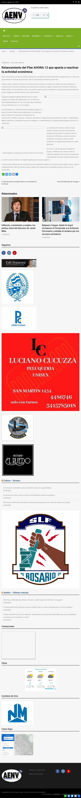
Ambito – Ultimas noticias (16, 592)
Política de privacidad (36, 774)
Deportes (59, 36)
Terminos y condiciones (37, 770)
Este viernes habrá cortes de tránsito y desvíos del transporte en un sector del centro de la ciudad (36, 502)
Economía (48, 36)
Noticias (6, 36)
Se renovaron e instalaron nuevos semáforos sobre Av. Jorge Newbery (27, 488)
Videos (5, 41)
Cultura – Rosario (12, 480)
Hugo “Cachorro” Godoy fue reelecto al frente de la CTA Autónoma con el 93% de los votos (60, 228)
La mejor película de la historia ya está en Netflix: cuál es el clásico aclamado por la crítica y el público (37, 607)
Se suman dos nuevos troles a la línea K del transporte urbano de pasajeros (29, 495)
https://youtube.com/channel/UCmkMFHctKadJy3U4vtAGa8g (78, 2)
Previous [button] (3, 218)
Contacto (14, 41)
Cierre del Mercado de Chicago (67, 182)
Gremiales (36, 36)
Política (17, 36)
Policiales (25, 36)
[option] (20, 217)
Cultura (69, 36)
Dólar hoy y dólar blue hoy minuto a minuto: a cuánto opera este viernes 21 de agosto (32, 600)
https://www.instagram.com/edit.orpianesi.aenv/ (76, 2)
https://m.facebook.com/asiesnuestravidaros (73, 2)
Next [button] (78, 218)
